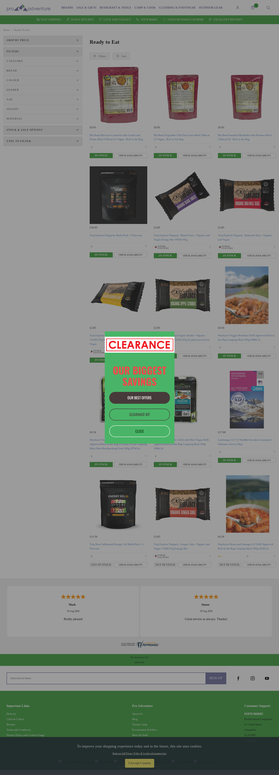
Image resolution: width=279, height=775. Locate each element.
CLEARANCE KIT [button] (139, 414)
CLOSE (139, 431)
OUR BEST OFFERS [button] (139, 397)
